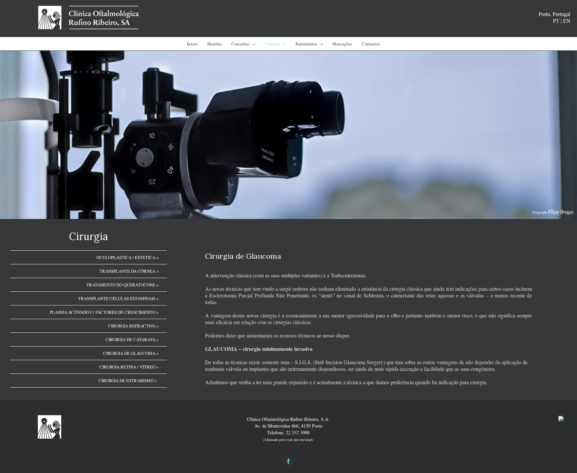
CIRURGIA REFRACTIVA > (133, 326)
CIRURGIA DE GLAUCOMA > (131, 353)
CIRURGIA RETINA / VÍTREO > (129, 367)
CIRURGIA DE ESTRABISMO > (128, 381)
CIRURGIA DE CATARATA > (132, 339)
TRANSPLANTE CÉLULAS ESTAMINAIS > (118, 298)
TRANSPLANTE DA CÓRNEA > (129, 271)
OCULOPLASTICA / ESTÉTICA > (128, 257)
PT (556, 21)
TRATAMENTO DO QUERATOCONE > (122, 285)
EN (566, 21)
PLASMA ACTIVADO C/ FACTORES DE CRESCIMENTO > (104, 312)
